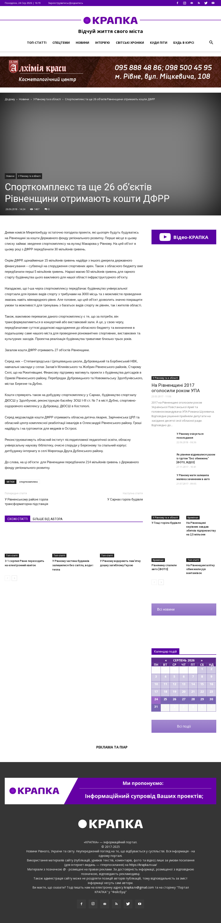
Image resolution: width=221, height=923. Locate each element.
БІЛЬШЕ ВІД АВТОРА (48, 519)
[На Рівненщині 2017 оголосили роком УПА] (184, 356)
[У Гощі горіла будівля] (167, 509)
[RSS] (199, 3)
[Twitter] (206, 3)
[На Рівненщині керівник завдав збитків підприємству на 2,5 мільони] (201, 509)
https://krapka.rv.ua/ (143, 865)
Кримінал (193, 517)
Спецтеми (61, 43)
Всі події (184, 726)
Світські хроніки (130, 43)
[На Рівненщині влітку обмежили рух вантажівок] (201, 551)
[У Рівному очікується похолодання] (162, 439)
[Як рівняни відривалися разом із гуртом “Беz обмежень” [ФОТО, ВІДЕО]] (162, 460)
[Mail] (191, 3)
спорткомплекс (28, 481)
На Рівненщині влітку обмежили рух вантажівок (200, 569)
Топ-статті (36, 43)
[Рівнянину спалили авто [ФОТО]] (167, 551)
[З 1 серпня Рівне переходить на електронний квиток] (26, 542)
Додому (10, 99)
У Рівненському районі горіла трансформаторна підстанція (26, 501)
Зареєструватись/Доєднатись (65, 3)
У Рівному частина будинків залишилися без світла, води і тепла (72, 565)
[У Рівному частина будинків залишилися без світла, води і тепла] (73, 542)
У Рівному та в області (29, 176)
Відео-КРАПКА (190, 237)
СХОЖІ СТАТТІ (17, 519)
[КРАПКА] (110, 20)
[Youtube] (213, 3)
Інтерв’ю (102, 43)
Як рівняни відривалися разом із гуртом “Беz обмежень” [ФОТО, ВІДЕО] (196, 458)
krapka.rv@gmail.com (139, 887)
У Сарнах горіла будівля (125, 499)
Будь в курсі (183, 43)
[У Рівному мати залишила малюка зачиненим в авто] (162, 480)
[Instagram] (184, 3)
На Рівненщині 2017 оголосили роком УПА (176, 388)
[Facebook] (177, 3)
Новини (82, 43)
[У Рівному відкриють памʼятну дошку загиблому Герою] (121, 542)
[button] (211, 42)
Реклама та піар (112, 747)
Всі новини (166, 609)
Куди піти (158, 43)
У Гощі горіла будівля (166, 522)
